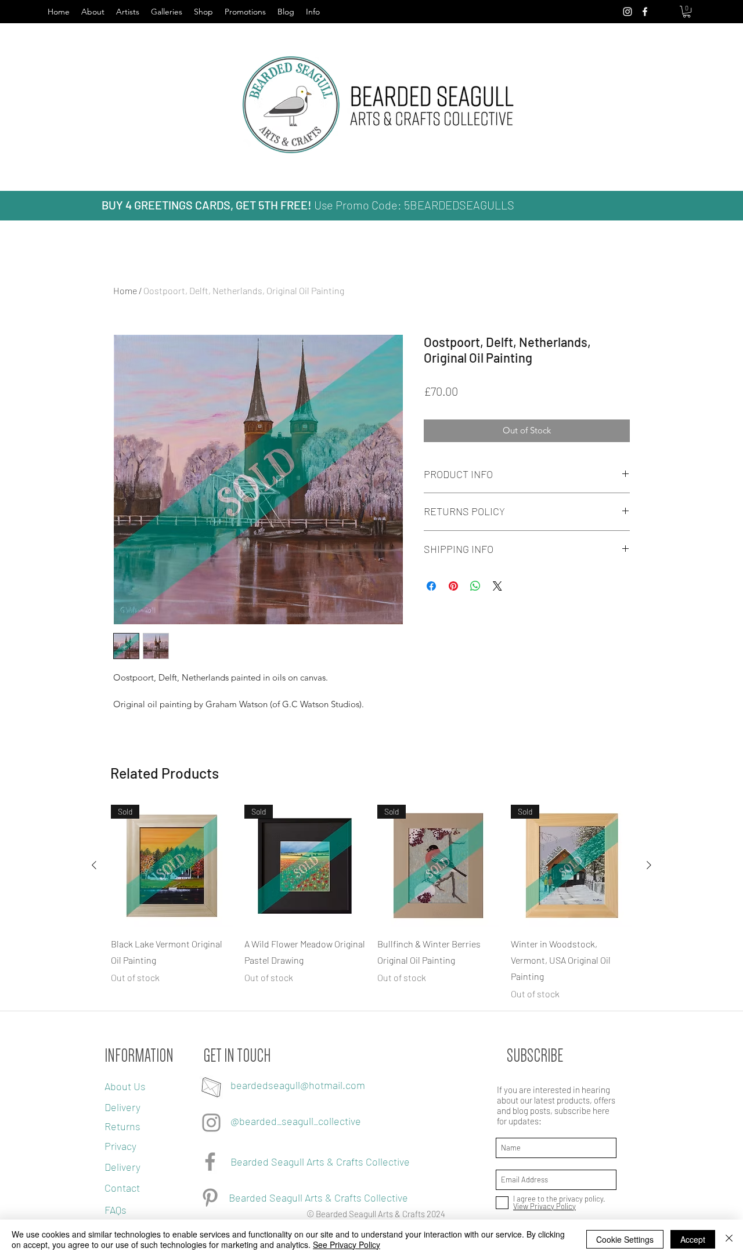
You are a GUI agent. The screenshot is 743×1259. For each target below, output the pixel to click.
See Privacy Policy (346, 1244)
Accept (692, 1239)
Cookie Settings (625, 1239)
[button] (687, 11)
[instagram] (627, 11)
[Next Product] (649, 865)
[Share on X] (497, 586)
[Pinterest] (210, 1197)
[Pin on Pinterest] (453, 586)
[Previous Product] (94, 865)
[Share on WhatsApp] (475, 586)
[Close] (729, 1239)
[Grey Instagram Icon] (211, 1122)
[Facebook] (210, 1161)
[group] (371, 902)
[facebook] (645, 11)
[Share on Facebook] (431, 586)
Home (125, 290)
